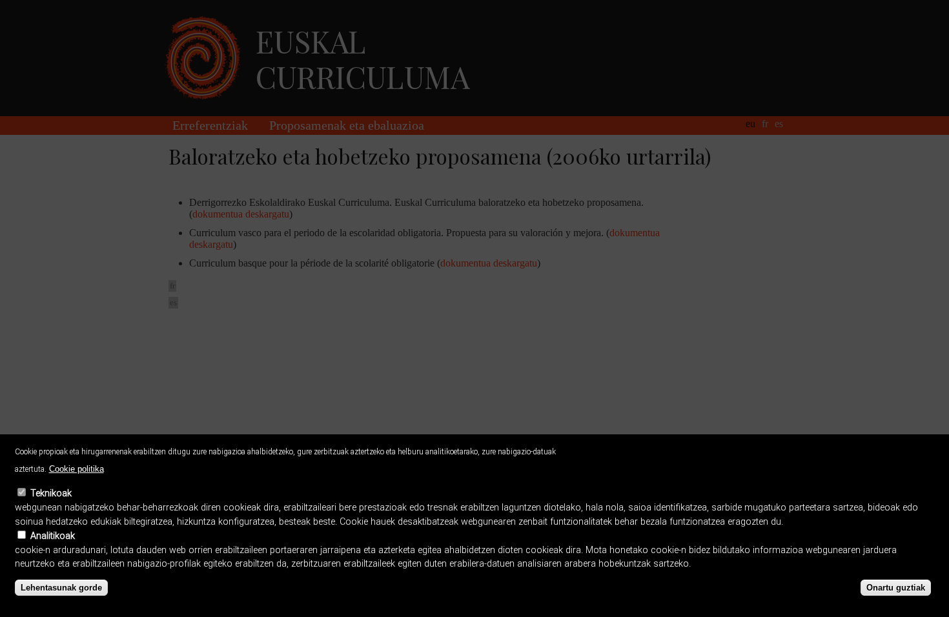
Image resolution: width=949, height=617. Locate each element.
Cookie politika (76, 469)
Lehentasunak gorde (61, 588)
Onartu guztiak (895, 588)
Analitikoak (52, 536)
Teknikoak (51, 494)
